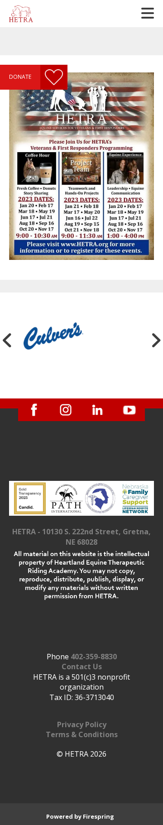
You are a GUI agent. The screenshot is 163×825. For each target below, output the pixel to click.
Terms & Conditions (82, 734)
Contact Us (82, 667)
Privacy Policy (81, 724)
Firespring (98, 816)
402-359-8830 (94, 657)
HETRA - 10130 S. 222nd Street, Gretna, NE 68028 (81, 537)
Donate (20, 77)
